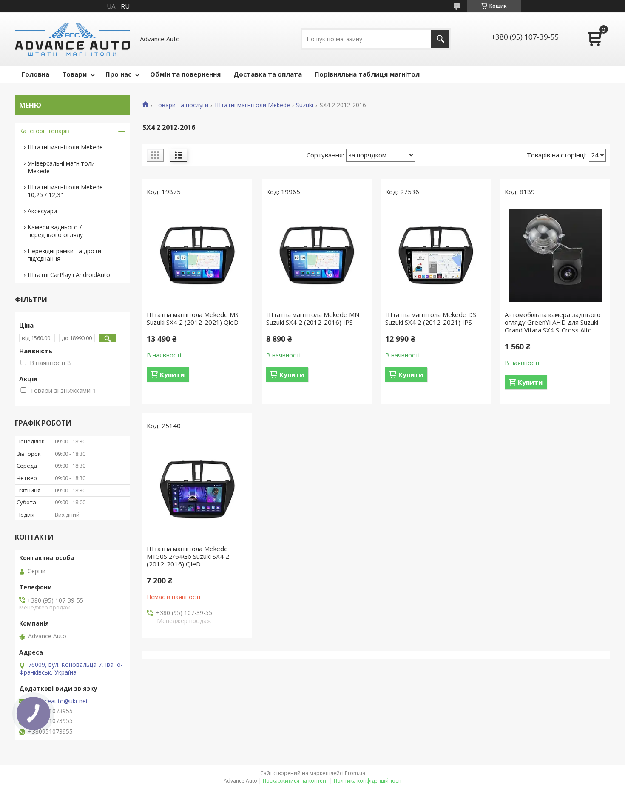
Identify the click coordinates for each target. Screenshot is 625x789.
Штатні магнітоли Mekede (252, 105)
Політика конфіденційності (367, 780)
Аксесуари (42, 211)
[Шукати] (440, 39)
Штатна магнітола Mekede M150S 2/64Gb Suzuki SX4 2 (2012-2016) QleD (188, 556)
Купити (172, 374)
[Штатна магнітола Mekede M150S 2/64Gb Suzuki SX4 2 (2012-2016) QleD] (197, 489)
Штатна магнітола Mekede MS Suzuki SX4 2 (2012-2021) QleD (193, 318)
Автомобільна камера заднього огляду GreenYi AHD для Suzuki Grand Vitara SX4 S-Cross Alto (553, 322)
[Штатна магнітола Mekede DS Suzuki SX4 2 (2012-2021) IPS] (435, 255)
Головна (35, 74)
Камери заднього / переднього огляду (55, 231)
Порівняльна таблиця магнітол (367, 74)
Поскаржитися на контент (295, 780)
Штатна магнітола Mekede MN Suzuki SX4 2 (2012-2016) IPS (312, 318)
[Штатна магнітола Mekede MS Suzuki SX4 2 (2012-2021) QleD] (197, 255)
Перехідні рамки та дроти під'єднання (64, 255)
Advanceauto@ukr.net (58, 701)
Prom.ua (355, 773)
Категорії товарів (44, 131)
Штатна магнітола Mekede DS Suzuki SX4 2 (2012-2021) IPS (430, 318)
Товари (74, 74)
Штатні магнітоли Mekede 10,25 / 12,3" (65, 191)
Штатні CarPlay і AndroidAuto (69, 275)
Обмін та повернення (185, 74)
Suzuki (304, 105)
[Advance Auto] (72, 38)
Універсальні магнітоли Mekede (61, 167)
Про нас (118, 74)
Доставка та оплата (267, 74)
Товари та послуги (181, 105)
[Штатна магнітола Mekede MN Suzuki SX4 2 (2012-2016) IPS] (316, 255)
